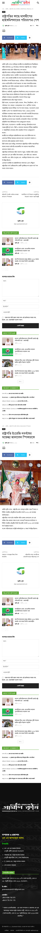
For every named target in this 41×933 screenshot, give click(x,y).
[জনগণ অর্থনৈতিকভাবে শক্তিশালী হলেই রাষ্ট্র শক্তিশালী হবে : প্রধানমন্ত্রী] (7, 241)
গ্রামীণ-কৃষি (7, 25)
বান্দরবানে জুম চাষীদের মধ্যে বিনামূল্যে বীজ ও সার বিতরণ (22, 397)
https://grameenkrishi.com (20, 224)
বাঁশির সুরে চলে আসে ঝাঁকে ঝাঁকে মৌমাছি (17, 405)
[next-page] (6, 269)
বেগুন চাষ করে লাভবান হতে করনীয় (15, 393)
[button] (3, 3)
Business (5, 397)
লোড (20, 381)
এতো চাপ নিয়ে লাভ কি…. (22, 401)
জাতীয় (7, 9)
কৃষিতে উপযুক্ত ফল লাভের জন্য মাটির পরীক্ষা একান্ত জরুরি (21, 418)
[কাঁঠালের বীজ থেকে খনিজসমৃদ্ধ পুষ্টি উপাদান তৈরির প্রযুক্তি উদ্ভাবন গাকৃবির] (7, 363)
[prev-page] (3, 269)
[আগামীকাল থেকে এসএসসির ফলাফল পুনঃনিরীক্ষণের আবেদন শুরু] (7, 251)
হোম (3, 9)
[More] (29, 38)
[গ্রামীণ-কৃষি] (3, 26)
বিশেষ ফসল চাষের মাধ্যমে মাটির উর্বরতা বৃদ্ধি (18, 414)
